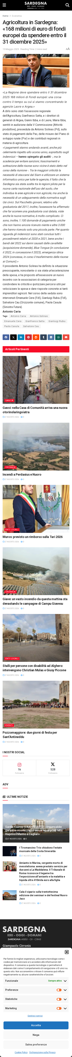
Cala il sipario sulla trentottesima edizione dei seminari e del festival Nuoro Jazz (43, 895)
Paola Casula (11, 326)
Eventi (9, 725)
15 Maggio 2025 (11, 49)
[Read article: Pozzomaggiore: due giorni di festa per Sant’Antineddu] (36, 705)
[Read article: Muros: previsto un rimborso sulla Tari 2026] (36, 509)
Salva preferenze (36, 1044)
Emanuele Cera (12, 321)
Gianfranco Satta (35, 321)
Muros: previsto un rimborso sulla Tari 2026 (33, 537)
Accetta (36, 1025)
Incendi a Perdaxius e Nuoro (22, 474)
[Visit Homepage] (36, 5)
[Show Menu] (4, 5)
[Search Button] (67, 5)
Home (5, 16)
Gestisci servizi (35, 1016)
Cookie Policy (21, 1052)
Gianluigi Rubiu (57, 321)
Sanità (9, 400)
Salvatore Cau (31, 326)
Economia (17, 16)
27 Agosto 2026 (11, 417)
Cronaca (10, 467)
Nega (36, 1035)
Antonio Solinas (39, 316)
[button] (67, 952)
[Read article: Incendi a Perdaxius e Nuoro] (36, 447)
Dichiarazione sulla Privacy (42, 1052)
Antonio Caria (18, 316)
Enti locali (12, 529)
